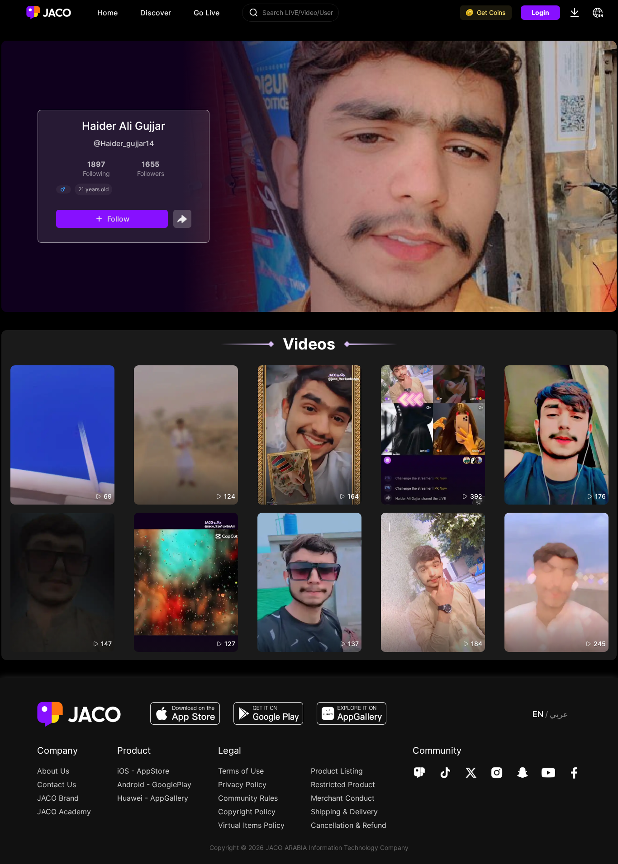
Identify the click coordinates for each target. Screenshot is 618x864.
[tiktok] (439, 773)
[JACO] (419, 773)
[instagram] (491, 773)
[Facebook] (568, 773)
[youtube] (542, 773)
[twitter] (465, 773)
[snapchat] (516, 773)
